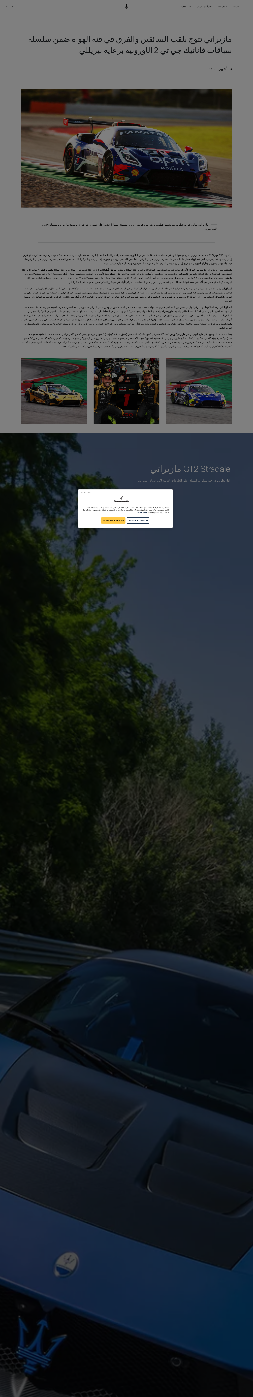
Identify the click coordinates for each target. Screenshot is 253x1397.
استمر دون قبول (85, 492)
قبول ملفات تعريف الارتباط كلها (113, 520)
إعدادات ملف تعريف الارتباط (138, 520)
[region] (125, 508)
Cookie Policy (142, 512)
